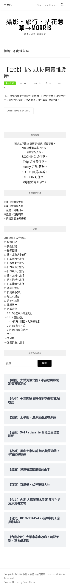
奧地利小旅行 (14, 292)
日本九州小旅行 (15, 275)
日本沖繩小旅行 (15, 283)
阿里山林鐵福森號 (13, 206)
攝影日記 (12, 250)
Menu (11, 5)
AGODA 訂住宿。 (35, 177)
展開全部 (8, 238)
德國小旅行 (13, 288)
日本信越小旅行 (15, 279)
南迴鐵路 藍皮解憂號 (15, 218)
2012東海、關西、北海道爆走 (23, 321)
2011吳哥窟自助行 (17, 330)
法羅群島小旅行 (15, 342)
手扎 (9, 334)
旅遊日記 (12, 242)
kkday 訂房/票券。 (35, 167)
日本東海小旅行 (15, 267)
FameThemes (30, 582)
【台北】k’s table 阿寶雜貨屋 (35, 72)
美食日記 (12, 246)
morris (24, 83)
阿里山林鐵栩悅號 (13, 202)
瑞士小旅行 (13, 296)
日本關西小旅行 (15, 259)
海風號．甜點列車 (13, 214)
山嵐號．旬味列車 (13, 210)
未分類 (10, 338)
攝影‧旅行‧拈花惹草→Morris (35, 24)
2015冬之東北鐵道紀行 (19, 313)
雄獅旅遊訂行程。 (35, 182)
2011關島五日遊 (16, 325)
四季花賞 (12, 309)
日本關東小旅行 (15, 263)
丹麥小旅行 (13, 300)
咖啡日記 (10, 83)
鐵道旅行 (12, 304)
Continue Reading (19, 110)
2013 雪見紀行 (15, 317)
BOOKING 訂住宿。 (35, 157)
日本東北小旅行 (15, 271)
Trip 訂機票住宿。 (35, 162)
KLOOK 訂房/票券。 (35, 172)
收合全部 (21, 238)
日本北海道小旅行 (17, 254)
